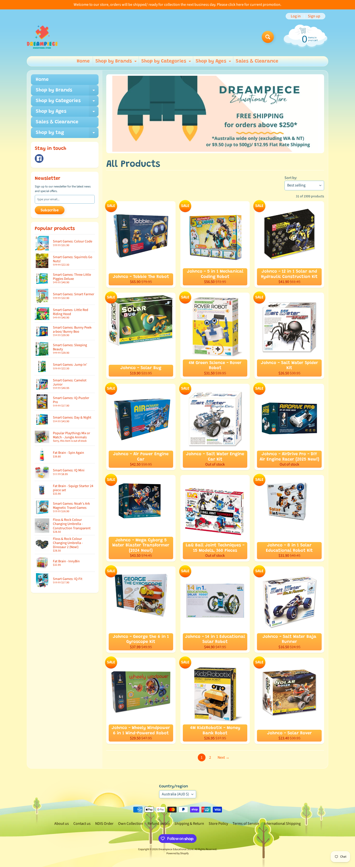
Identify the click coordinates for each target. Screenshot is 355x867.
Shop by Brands (116, 62)
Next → (223, 757)
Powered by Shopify (177, 853)
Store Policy (218, 823)
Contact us (82, 823)
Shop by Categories (166, 62)
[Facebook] (39, 158)
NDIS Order (104, 823)
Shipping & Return (189, 823)
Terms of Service (246, 823)
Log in (296, 16)
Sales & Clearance (257, 61)
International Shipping (282, 823)
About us (61, 823)
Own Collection (130, 823)
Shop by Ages (214, 62)
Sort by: (290, 177)
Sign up (314, 16)
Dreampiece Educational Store (175, 849)
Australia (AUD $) (175, 794)
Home (83, 61)
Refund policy (159, 823)
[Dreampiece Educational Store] (42, 36)
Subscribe (50, 210)
